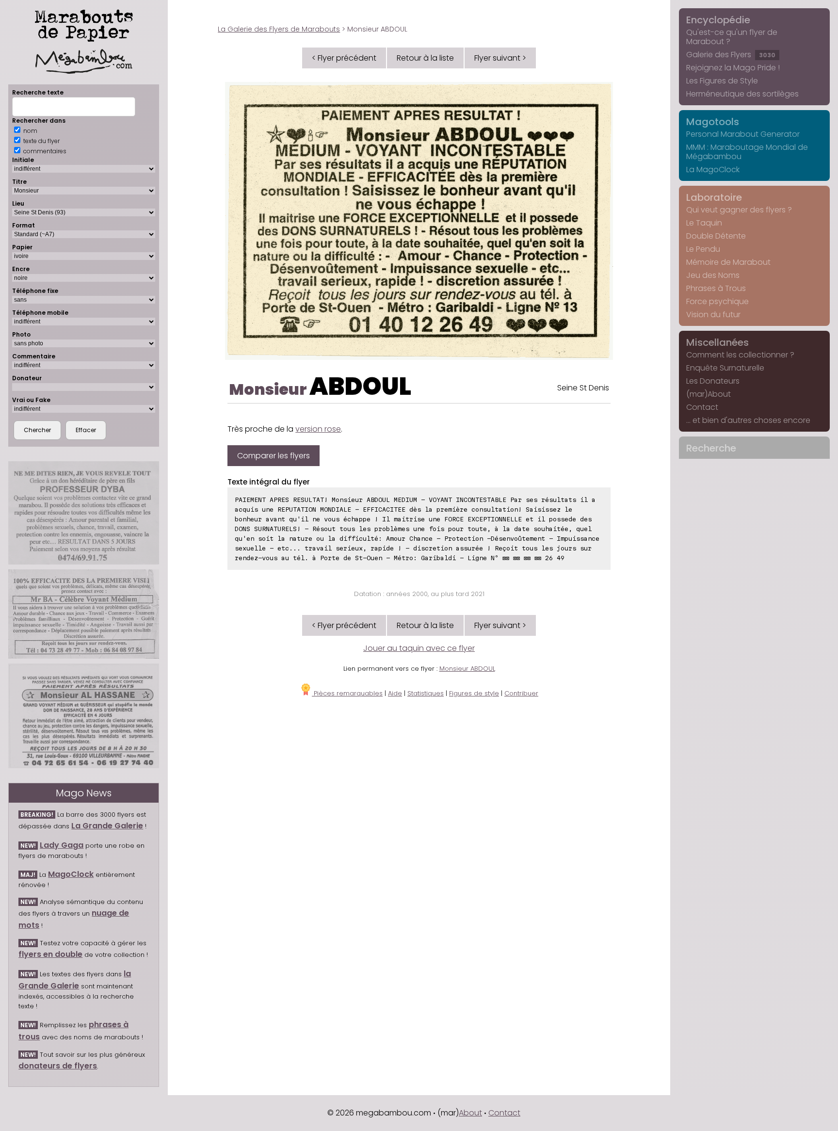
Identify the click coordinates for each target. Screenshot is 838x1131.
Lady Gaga (61, 845)
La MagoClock (713, 169)
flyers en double (50, 954)
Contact (702, 407)
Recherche (711, 448)
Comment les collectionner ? (740, 354)
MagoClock (71, 874)
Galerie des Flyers (730, 54)
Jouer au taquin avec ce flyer (419, 648)
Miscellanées (717, 342)
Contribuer (521, 693)
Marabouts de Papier (83, 23)
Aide (395, 693)
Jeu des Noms (713, 275)
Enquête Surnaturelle (725, 367)
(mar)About (708, 394)
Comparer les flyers (273, 455)
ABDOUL (360, 386)
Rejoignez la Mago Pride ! (733, 67)
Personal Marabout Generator (743, 134)
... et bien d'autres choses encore (748, 420)
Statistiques (425, 693)
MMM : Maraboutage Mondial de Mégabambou (747, 152)
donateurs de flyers (57, 1065)
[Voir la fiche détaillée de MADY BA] (83, 614)
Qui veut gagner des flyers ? (739, 209)
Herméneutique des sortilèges (742, 93)
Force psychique (717, 301)
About (470, 1112)
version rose (318, 429)
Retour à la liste (425, 58)
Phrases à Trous (716, 288)
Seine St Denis (583, 387)
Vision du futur (713, 314)
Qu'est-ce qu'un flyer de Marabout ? (731, 37)
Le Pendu (703, 249)
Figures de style (474, 693)
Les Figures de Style (722, 80)
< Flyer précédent (344, 58)
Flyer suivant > (500, 58)
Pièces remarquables (347, 693)
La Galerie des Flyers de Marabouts (279, 29)
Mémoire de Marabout (728, 262)
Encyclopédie (718, 20)
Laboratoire (714, 197)
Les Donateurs (713, 381)
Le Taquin (704, 222)
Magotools (712, 122)
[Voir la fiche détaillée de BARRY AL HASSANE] (83, 715)
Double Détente (716, 236)
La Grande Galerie (107, 825)
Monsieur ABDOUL (467, 668)
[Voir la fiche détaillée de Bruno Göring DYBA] (83, 513)
